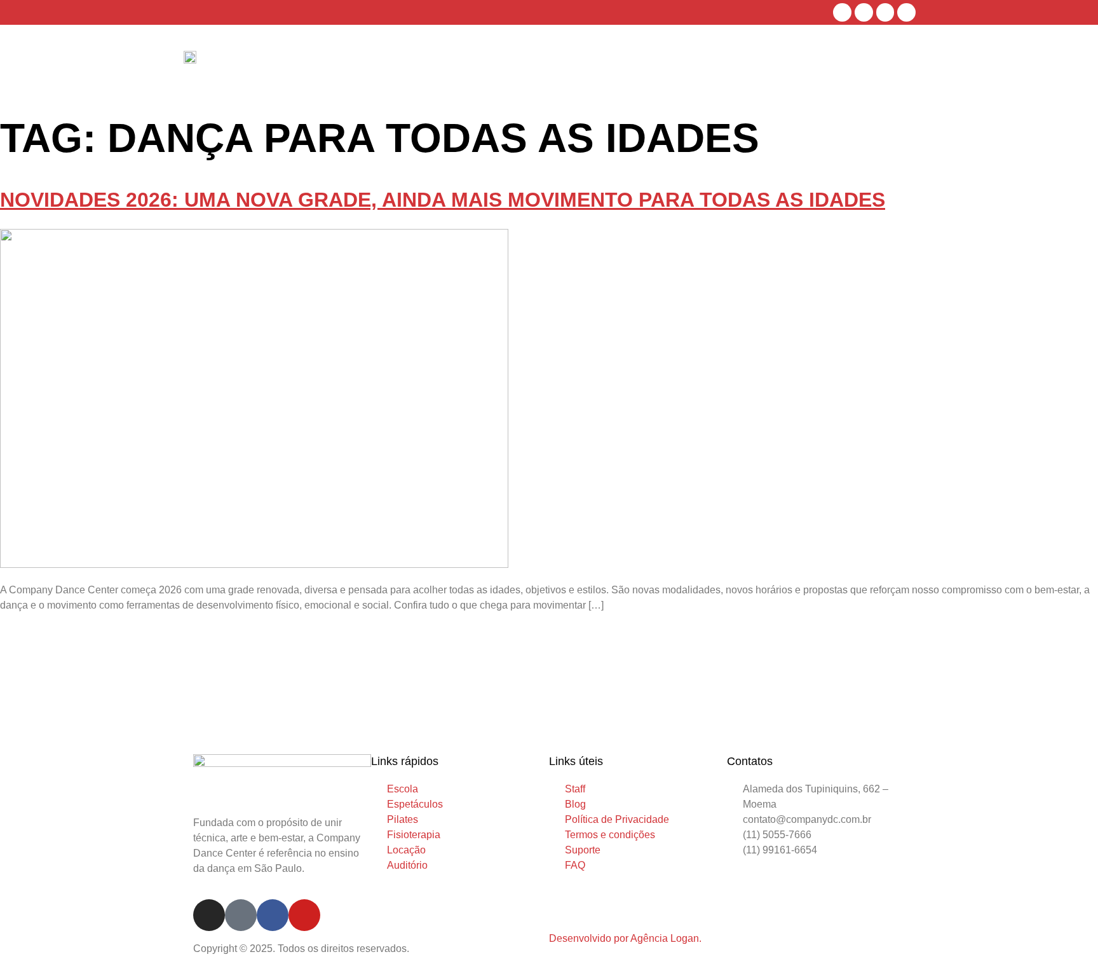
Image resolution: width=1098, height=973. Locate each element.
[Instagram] (842, 12)
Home (463, 61)
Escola (501, 61)
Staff (820, 61)
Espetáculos (609, 61)
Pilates (665, 61)
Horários (549, 61)
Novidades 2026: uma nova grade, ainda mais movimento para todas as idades (442, 199)
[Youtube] (906, 12)
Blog (854, 61)
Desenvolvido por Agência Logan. (625, 938)
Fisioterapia (719, 61)
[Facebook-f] (885, 12)
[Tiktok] (864, 12)
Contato (895, 61)
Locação (777, 61)
